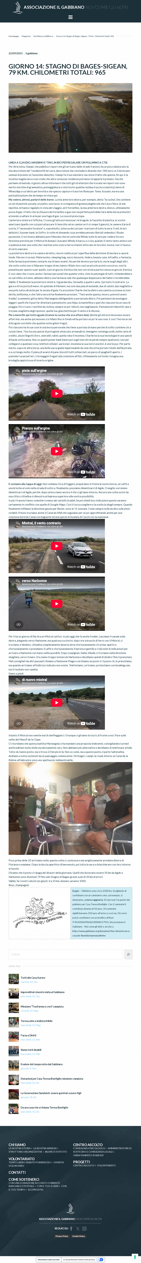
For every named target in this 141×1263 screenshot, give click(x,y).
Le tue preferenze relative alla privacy (79, 1260)
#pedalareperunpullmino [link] (93, 935)
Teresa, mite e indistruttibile (36, 1021)
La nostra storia (19, 1148)
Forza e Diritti (28, 1035)
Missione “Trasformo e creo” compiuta (42, 1006)
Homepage (14, 36)
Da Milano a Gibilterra (43, 36)
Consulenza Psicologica (89, 1148)
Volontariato (21, 1159)
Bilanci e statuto (56, 1151)
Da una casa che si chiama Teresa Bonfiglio (44, 1107)
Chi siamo (17, 1145)
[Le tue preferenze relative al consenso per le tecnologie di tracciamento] (135, 1257)
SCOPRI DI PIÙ (35, 1189)
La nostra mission (45, 1148)
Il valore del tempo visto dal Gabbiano (41, 1064)
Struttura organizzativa (25, 1151)
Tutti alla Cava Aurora (33, 977)
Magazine (26, 36)
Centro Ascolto (87, 1145)
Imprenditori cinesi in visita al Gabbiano (42, 992)
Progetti (81, 1162)
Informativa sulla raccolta (48, 1260)
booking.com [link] (123, 665)
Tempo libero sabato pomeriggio (30, 1162)
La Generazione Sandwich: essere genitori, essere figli (51, 1093)
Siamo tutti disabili (31, 1050)
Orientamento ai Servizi (88, 1155)
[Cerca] (128, 954)
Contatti (17, 1172)
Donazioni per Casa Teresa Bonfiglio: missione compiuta (52, 1078)
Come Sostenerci (24, 1179)
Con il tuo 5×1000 (47, 1186)
